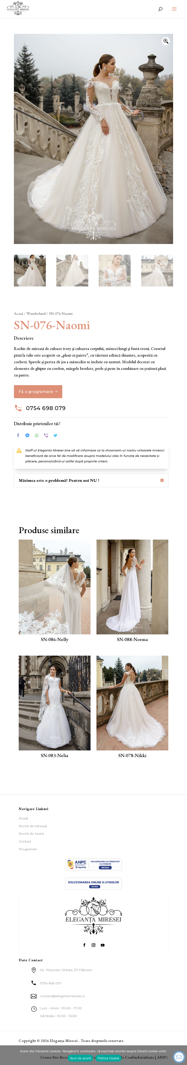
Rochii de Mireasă (33, 826)
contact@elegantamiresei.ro (62, 996)
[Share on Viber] (46, 435)
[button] (166, 41)
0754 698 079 (46, 408)
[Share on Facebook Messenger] (27, 435)
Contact (25, 841)
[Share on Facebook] (18, 435)
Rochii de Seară (31, 834)
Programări (28, 849)
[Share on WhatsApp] (37, 435)
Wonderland (36, 313)
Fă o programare (36, 391)
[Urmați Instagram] (93, 945)
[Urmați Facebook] (84, 945)
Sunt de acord (80, 1058)
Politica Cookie (108, 1058)
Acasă (18, 313)
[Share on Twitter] (55, 435)
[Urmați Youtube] (102, 945)
